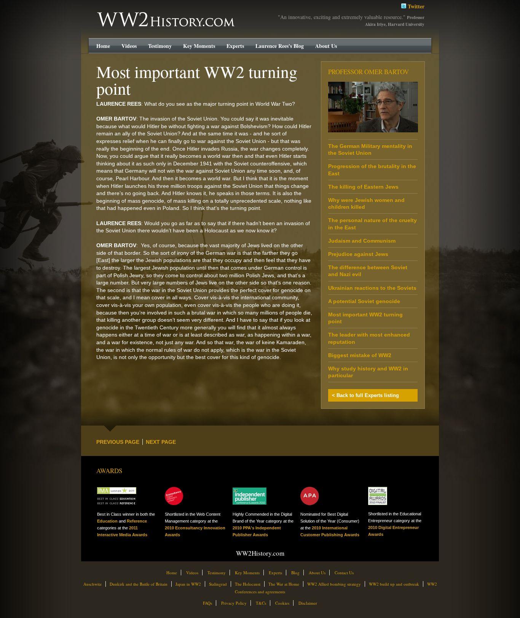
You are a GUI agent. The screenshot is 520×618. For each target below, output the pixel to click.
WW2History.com (110, 13)
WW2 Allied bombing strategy (334, 584)
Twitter (415, 6)
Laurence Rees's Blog (279, 46)
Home (103, 46)
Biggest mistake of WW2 (359, 355)
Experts (235, 46)
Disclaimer (307, 603)
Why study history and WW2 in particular (368, 371)
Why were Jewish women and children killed (366, 203)
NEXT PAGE (161, 442)
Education (107, 521)
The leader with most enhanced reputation (369, 338)
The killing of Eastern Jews (363, 187)
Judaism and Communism (362, 241)
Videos (129, 46)
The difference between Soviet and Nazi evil (367, 270)
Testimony (160, 46)
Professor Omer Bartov (368, 71)
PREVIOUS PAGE (117, 442)
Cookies (282, 603)
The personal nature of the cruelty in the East (372, 223)
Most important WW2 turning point (365, 317)
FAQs (207, 603)
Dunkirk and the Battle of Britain (138, 584)
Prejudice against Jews (358, 254)
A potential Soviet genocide (364, 301)
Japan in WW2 (188, 584)
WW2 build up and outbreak (394, 584)
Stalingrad (218, 584)
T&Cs (261, 603)
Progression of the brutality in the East (372, 169)
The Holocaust (247, 584)
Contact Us (344, 572)
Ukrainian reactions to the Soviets (372, 288)
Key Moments (199, 46)
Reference (137, 521)
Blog (295, 572)
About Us (326, 46)
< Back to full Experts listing (365, 395)
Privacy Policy (234, 603)
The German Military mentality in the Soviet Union (370, 149)
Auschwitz (92, 584)
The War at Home (283, 584)
